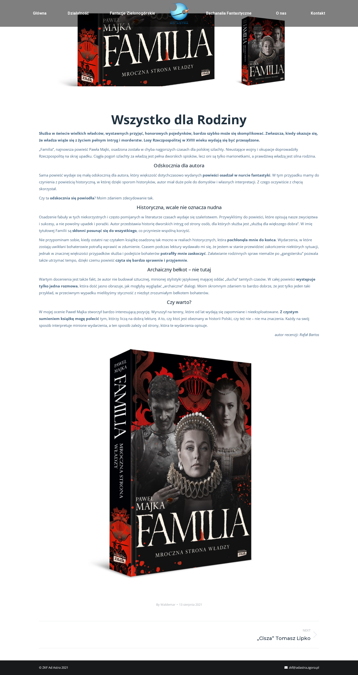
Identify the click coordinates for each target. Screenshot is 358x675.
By (165, 604)
